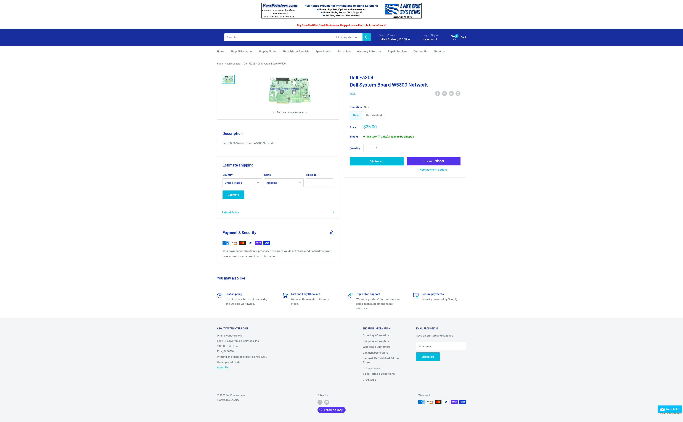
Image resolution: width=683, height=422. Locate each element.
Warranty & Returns (369, 51)
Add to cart (376, 161)
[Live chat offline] (670, 408)
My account (429, 39)
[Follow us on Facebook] (319, 402)
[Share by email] (458, 93)
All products (233, 63)
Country (228, 174)
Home (220, 51)
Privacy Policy (371, 368)
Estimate (233, 194)
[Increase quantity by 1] (386, 148)
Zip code (311, 174)
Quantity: (355, 148)
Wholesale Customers (376, 346)
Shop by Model (267, 51)
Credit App (369, 379)
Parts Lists (344, 51)
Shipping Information (376, 341)
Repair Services (397, 51)
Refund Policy (230, 212)
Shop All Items (239, 51)
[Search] (366, 37)
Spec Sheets (323, 51)
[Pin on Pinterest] (444, 93)
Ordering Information (376, 335)
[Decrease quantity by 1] (367, 148)
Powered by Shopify (228, 399)
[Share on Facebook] (437, 93)
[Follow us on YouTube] (326, 402)
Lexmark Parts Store (375, 352)
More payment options (434, 169)
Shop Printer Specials (296, 51)
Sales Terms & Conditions (379, 373)
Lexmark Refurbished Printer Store (381, 360)
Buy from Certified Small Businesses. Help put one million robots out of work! (341, 25)
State (267, 174)
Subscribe (428, 356)
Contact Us (420, 51)
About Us (439, 51)
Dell (353, 93)
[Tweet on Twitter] (451, 93)
